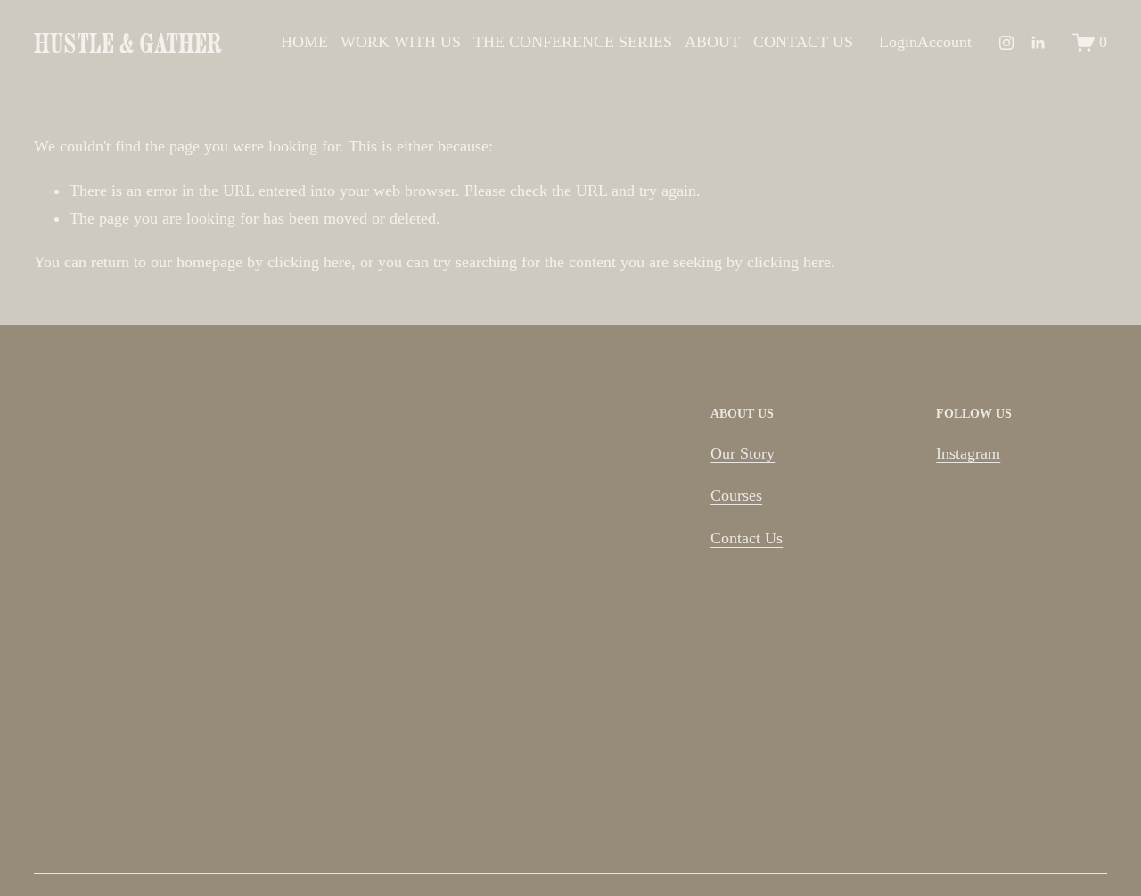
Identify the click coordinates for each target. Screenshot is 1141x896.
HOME (304, 42)
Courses (736, 495)
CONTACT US (803, 42)
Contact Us (746, 538)
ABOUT (712, 42)
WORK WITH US (401, 42)
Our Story (742, 453)
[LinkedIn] (1038, 43)
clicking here (309, 262)
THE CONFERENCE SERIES (572, 42)
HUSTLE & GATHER (127, 42)
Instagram (968, 453)
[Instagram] (1006, 43)
